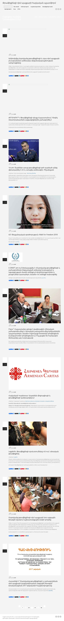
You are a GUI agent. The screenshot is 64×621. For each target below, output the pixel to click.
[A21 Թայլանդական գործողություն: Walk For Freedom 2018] (35, 212)
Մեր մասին (16, 6)
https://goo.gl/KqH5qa (31, 173)
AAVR (14, 55)
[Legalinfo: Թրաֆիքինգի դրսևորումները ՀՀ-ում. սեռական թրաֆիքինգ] (35, 434)
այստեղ (17, 241)
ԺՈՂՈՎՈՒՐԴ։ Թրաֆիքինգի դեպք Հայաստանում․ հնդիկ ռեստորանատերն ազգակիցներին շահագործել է (33, 118)
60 (41, 607)
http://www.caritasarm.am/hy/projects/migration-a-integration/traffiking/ (39, 401)
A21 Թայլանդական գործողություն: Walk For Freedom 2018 (33, 234)
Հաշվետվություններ (36, 6)
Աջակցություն (7, 9)
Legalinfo (16, 457)
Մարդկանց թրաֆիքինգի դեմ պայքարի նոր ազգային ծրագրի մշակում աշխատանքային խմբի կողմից (32, 518)
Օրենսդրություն (25, 6)
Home (35, 16)
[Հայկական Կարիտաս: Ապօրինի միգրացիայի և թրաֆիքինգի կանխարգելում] (35, 373)
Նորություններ (8, 6)
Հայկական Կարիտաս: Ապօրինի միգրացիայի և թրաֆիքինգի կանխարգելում (29, 396)
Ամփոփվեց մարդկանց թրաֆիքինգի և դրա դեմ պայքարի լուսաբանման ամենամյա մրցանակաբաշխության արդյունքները (34, 60)
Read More (54, 72)
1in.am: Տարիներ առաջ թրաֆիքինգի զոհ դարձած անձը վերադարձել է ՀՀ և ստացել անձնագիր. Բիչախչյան (33, 168)
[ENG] (19, 9)
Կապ (14, 9)
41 (35, 607)
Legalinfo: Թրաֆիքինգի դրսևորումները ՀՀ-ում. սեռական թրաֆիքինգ (34, 452)
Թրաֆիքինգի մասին (47, 6)
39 (29, 607)
